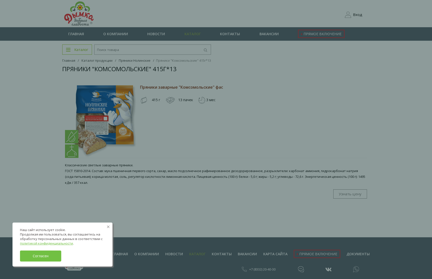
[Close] (108, 227)
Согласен (40, 256)
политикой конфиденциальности (46, 243)
